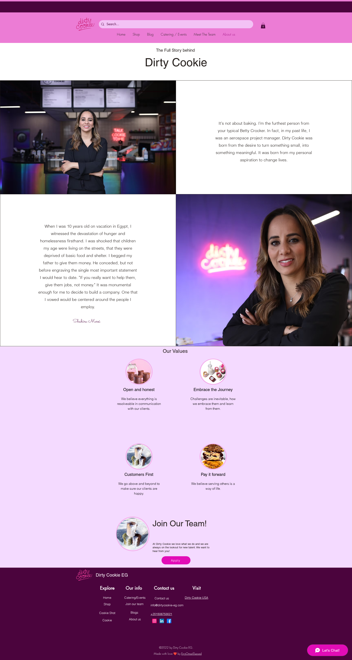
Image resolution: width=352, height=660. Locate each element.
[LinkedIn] (162, 621)
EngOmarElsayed (191, 654)
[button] (263, 25)
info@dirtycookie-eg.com (167, 605)
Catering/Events (135, 598)
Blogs (134, 612)
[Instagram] (154, 621)
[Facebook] (169, 621)
